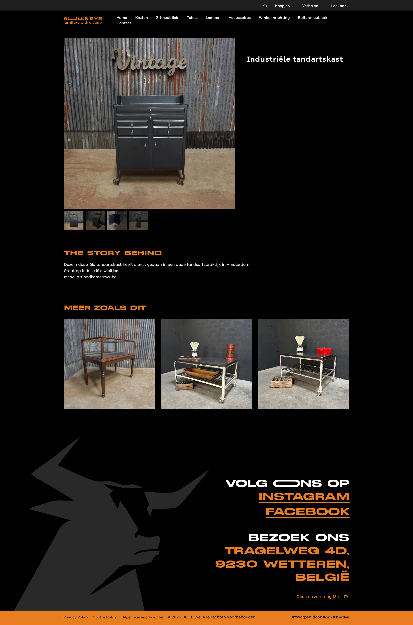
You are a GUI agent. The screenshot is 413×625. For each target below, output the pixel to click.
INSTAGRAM (304, 497)
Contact (124, 23)
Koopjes (282, 5)
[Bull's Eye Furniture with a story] (82, 20)
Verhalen (310, 5)
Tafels (192, 17)
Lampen (213, 17)
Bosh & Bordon (336, 617)
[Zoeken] (265, 6)
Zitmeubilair (167, 17)
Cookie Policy (105, 617)
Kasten (141, 17)
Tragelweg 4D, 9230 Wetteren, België (282, 564)
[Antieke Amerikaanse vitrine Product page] (109, 364)
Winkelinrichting (274, 17)
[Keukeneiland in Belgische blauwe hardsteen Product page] (206, 364)
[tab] (113, 254)
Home (122, 17)
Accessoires (240, 17)
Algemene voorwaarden (144, 617)
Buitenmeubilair (312, 17)
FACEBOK (308, 512)
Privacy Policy (75, 617)
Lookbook (340, 5)
